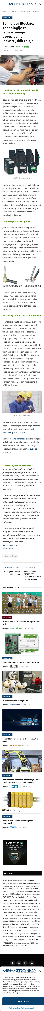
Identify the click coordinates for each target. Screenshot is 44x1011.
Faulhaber (22, 897)
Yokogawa (35, 946)
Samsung (16, 924)
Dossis (5, 889)
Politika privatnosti (27, 1008)
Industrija (7, 18)
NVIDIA (33, 918)
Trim (39, 936)
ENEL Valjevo (15, 894)
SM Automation (33, 927)
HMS (11, 904)
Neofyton (27, 918)
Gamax (15, 900)
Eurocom (37, 894)
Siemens (24, 927)
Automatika (21, 881)
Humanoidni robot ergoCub (15, 700)
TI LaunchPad (12, 937)
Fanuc (14, 897)
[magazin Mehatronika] (21, 4)
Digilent (36, 886)
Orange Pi (6, 921)
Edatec (14, 889)
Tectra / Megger (9, 933)
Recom (39, 921)
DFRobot (30, 886)
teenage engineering (23, 934)
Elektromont (19, 891)
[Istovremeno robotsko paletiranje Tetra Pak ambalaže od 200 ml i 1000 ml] (22, 761)
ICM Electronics (20, 903)
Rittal (9, 924)
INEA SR (36, 903)
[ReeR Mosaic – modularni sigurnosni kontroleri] (22, 802)
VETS (32, 943)
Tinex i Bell (21, 936)
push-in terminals (20, 432)
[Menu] (4, 4)
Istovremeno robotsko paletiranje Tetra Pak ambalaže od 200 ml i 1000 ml (21, 781)
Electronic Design (9, 891)
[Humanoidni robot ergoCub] (22, 682)
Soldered (11, 931)
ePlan (32, 894)
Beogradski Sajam (10, 883)
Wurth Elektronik (19, 946)
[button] (40, 971)
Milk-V (11, 916)
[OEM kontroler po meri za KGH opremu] (22, 644)
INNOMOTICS (7, 906)
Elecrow (35, 889)
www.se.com (8, 548)
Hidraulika (6, 904)
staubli (17, 931)
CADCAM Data (34, 883)
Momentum (32, 915)
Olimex (38, 918)
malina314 (29, 909)
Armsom (15, 881)
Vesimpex (26, 943)
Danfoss (24, 886)
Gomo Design (24, 900)
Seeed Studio (15, 927)
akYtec (9, 880)
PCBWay (13, 921)
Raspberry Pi (32, 921)
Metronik (21, 912)
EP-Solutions (26, 894)
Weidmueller (8, 945)
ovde (32, 448)
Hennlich (34, 900)
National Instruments (10, 918)
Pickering (18, 921)
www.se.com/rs (9, 545)
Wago (36, 943)
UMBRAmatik (18, 939)
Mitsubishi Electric (20, 915)
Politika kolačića (14, 1008)
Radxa (24, 921)
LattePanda (36, 906)
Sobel (5, 930)
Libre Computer (8, 909)
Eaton (10, 889)
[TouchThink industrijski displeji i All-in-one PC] (22, 720)
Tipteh (28, 936)
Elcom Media (20, 889)
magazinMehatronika (19, 909)
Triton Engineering (7, 940)
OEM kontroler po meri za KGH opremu (20, 662)
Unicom (26, 940)
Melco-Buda (13, 912)
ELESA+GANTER (29, 891)
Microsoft (29, 912)
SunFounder (36, 931)
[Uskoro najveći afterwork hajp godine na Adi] (22, 603)
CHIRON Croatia (8, 886)
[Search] (40, 4)
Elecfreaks (28, 889)
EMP (38, 891)
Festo (29, 897)
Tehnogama (34, 934)
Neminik (20, 918)
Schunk (6, 927)
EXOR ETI (7, 897)
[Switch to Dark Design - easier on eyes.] (36, 4)
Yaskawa (28, 946)
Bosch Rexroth (24, 883)
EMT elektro (6, 894)
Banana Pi (29, 880)
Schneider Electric (18, 438)
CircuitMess (17, 886)
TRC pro (34, 936)
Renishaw (5, 924)
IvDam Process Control (22, 906)
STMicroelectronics (25, 931)
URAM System (18, 943)
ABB (5, 880)
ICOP (30, 904)
